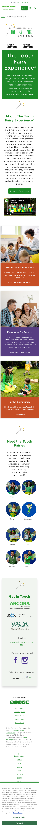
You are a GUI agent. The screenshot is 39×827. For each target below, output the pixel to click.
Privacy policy (19, 712)
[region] (19, 804)
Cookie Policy (17, 813)
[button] (23, 2)
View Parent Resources (20, 352)
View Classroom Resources (19, 282)
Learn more (20, 414)
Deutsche (19, 774)
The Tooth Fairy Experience (19, 17)
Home (3, 17)
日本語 (19, 778)
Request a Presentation (19, 191)
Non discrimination (19, 755)
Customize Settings (19, 817)
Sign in (24, 8)
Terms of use (19, 715)
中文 (19, 771)
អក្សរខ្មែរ (19, 767)
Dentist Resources (27, 46)
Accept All (19, 823)
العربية (19, 763)
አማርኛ (19, 760)
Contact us (19, 708)
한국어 (19, 782)
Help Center (19, 719)
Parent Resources (11, 46)
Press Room (19, 723)
